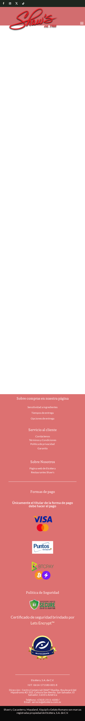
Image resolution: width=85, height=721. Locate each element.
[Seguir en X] (16, 3)
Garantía (42, 448)
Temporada (26, 32)
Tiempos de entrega (42, 412)
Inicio (12, 32)
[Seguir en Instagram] (10, 3)
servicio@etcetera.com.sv (46, 702)
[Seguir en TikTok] (23, 3)
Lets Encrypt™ (42, 623)
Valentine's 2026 (47, 32)
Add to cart (37, 170)
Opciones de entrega (42, 418)
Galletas (30, 186)
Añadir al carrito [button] (20, 287)
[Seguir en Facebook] (3, 3)
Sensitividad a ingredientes (42, 407)
